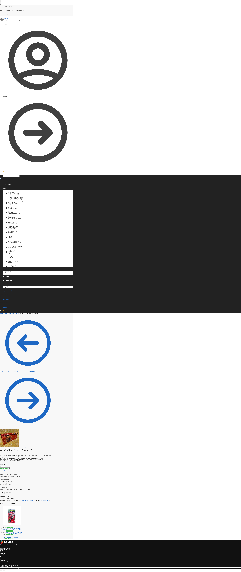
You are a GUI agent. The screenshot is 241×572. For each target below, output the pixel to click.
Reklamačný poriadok (5, 549)
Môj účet (5, 24)
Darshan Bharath (43, 500)
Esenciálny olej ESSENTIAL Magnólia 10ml (12, 533)
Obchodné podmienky (5, 548)
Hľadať (1, 20)
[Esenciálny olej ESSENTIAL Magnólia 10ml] (29, 532)
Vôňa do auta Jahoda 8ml (8, 526)
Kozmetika (2, 558)
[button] (2, 171)
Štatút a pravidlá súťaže (5, 552)
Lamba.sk (62, 568)
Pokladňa (5, 96)
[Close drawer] (0, 4)
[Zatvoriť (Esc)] (4, 570)
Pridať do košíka (5, 468)
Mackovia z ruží (4, 563)
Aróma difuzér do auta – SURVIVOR (10, 537)
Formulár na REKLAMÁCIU (6, 566)
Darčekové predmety (5, 561)
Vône (5, 313)
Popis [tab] (4, 470)
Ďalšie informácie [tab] (7, 472)
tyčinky (51, 500)
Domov (1, 313)
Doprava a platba (4, 553)
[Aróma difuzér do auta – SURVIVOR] (29, 536)
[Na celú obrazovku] (1, 570)
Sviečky (2, 556)
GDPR (1, 550)
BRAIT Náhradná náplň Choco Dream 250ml (12, 529)
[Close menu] (0, 1)
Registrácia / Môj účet (6, 291)
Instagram (21, 10)
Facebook (16, 10)
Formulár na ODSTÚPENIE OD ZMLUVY (9, 565)
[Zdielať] (3, 570)
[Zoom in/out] (0, 570)
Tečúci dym (2, 560)
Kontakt (2, 554)
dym (48, 500)
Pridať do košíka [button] (9, 527)
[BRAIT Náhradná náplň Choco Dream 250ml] (29, 528)
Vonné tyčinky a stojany (13, 313)
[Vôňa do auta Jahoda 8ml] (29, 515)
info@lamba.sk (6, 14)
